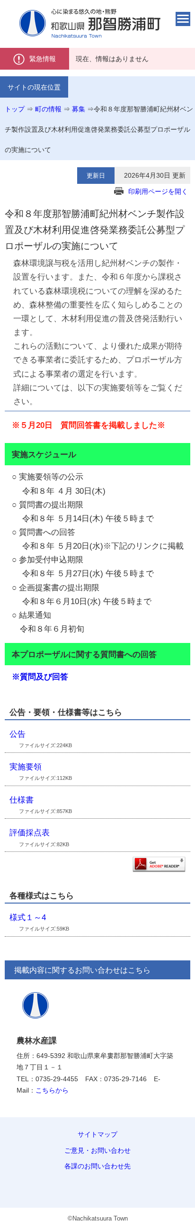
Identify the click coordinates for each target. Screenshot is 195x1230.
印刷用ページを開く (158, 191)
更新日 (96, 175)
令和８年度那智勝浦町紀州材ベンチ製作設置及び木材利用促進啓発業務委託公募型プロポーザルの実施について (99, 129)
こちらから (52, 1090)
